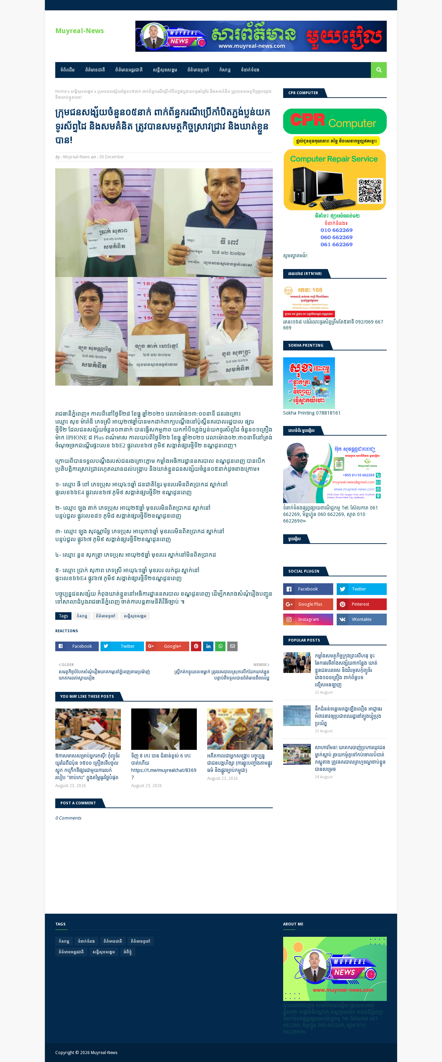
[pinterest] (362, 604)
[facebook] (308, 589)
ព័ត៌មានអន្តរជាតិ (71, 952)
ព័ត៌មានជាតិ (113, 941)
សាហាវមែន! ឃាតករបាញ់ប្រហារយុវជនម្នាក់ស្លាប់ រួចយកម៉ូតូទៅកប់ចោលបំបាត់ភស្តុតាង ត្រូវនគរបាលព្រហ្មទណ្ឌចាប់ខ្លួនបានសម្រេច (350, 758)
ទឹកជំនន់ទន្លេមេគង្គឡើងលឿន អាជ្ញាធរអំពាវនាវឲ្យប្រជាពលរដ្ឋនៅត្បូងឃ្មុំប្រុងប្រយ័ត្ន (348, 716)
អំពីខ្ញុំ (128, 952)
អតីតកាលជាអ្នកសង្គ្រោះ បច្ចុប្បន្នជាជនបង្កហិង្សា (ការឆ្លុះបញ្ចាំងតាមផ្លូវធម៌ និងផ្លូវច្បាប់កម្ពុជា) (239, 763)
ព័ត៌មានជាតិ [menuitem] (95, 69)
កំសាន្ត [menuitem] (225, 69)
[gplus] (308, 604)
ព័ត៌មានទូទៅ (105, 616)
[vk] (362, 619)
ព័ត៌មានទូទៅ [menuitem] (198, 69)
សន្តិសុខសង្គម (82, 91)
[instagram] (308, 619)
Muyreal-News (79, 31)
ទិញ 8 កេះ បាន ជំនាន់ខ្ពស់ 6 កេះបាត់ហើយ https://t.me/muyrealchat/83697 (163, 766)
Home (61, 91)
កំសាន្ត (82, 616)
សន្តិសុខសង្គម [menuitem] (165, 69)
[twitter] (362, 589)
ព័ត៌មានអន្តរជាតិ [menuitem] (129, 69)
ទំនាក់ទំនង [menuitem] (250, 69)
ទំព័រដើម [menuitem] (67, 69)
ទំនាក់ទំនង (86, 941)
